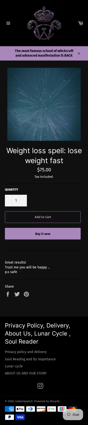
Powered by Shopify (47, 401)
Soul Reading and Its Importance (30, 359)
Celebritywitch (24, 401)
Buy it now (42, 234)
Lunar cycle (14, 366)
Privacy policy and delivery (26, 352)
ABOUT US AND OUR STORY (26, 373)
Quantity (11, 189)
